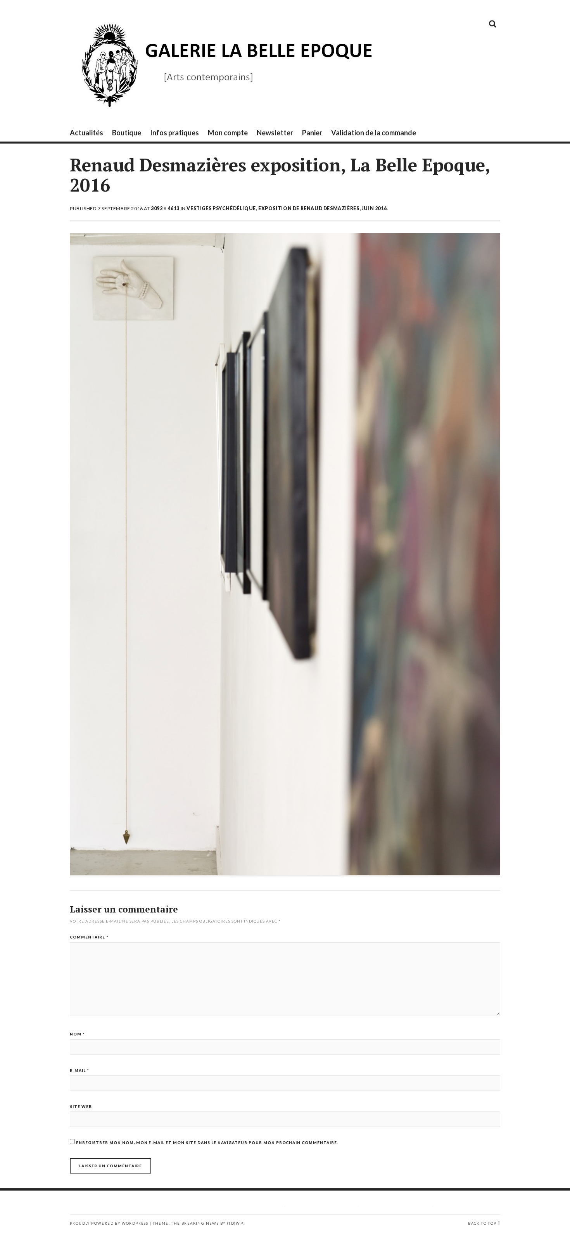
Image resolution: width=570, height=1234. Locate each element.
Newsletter (275, 132)
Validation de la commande (373, 132)
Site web (81, 1106)
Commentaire (89, 937)
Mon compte (228, 132)
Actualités (86, 132)
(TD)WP (235, 1223)
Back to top (482, 1223)
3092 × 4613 (165, 208)
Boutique (126, 132)
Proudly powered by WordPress (109, 1223)
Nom (77, 1034)
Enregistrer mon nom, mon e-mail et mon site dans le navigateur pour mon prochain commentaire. (207, 1142)
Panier (312, 132)
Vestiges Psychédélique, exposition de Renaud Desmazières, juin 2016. (287, 208)
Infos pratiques (174, 132)
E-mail (79, 1070)
